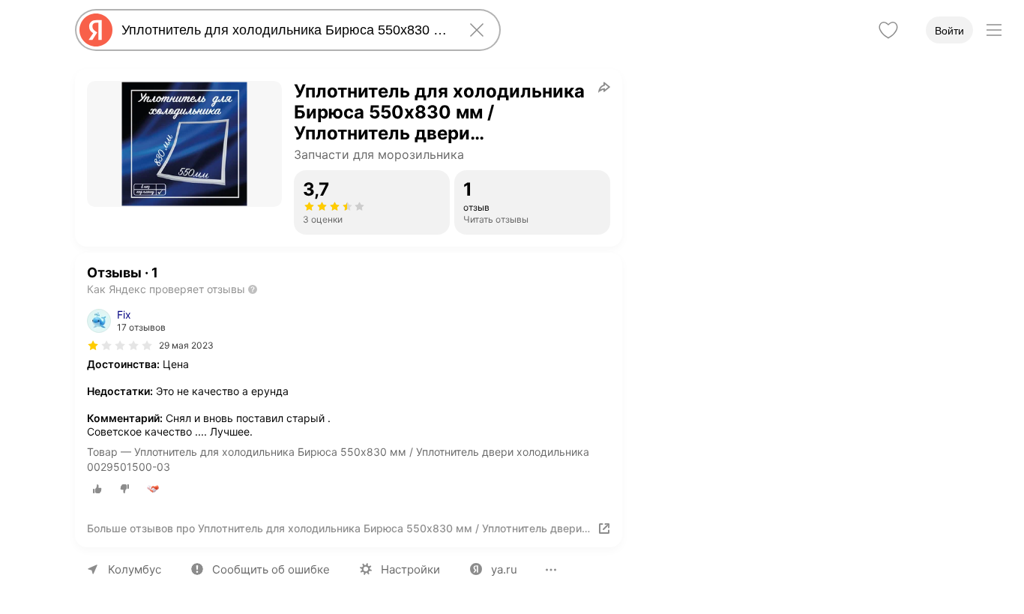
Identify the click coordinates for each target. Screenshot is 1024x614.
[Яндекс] (95, 29)
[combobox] (284, 29)
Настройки (410, 569)
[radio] (97, 488)
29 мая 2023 (186, 345)
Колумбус (134, 569)
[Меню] (994, 30)
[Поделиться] (604, 87)
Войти (949, 31)
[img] (120, 346)
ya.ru (504, 569)
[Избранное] (888, 29)
